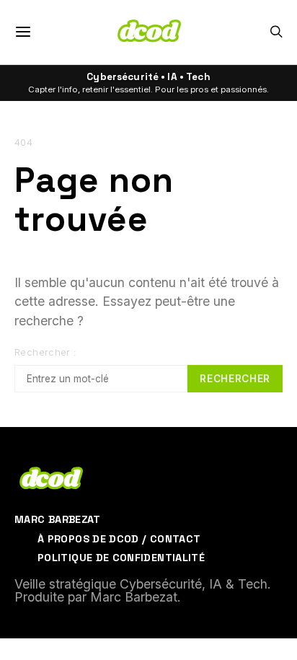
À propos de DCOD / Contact (118, 538)
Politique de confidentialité (121, 557)
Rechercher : (45, 352)
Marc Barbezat (57, 519)
